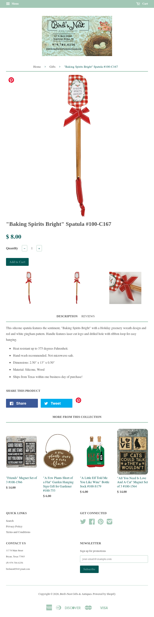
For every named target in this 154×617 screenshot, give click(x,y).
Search (10, 521)
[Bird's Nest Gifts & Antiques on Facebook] (92, 523)
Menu (15, 3)
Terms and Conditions (18, 532)
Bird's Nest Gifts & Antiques (76, 594)
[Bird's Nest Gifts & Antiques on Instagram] (109, 523)
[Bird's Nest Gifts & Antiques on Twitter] (83, 523)
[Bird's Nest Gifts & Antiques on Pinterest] (101, 523)
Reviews (88, 316)
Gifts (53, 66)
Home (37, 66)
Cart (145, 3)
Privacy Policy (14, 526)
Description (67, 316)
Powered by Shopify (104, 594)
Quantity (12, 248)
